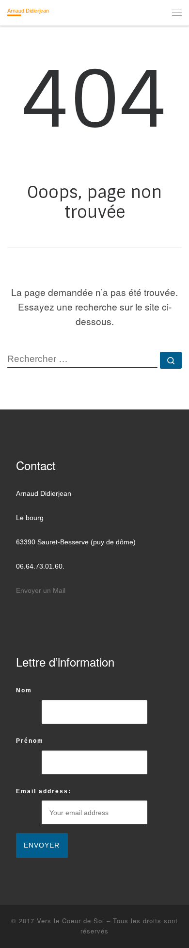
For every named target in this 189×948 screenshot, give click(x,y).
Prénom (30, 740)
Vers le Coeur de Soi (70, 920)
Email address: (43, 791)
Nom (24, 690)
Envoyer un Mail (40, 590)
